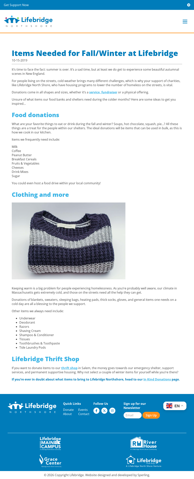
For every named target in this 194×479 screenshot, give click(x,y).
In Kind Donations (157, 379)
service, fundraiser (103, 92)
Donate (68, 410)
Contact (83, 414)
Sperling (143, 475)
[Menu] (185, 21)
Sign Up (151, 415)
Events (83, 410)
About (67, 414)
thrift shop (69, 368)
